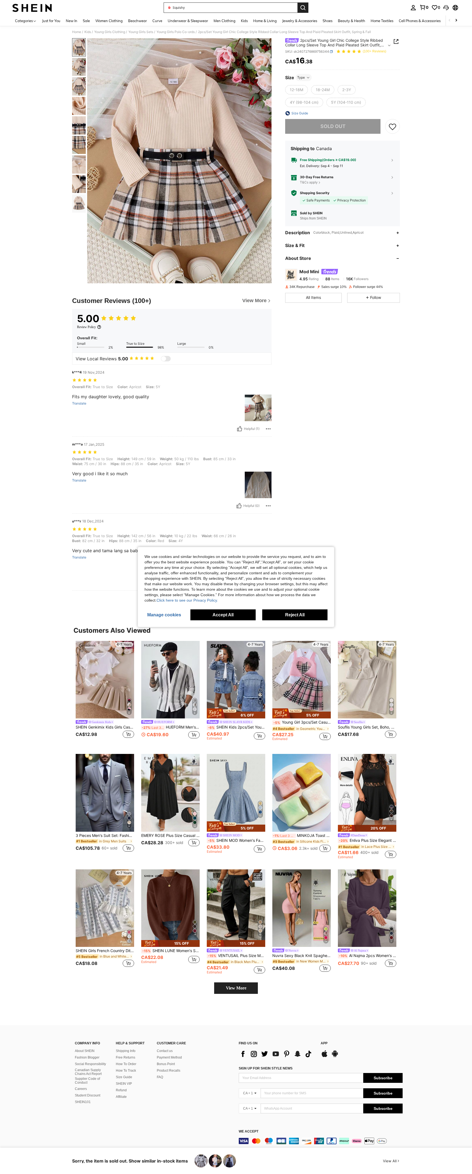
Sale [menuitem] (86, 21)
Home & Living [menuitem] (265, 21)
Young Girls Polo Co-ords (176, 32)
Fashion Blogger (87, 1057)
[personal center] (413, 7)
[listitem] (104, 693)
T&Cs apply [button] (309, 182)
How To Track (126, 1070)
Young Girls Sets (140, 32)
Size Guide (124, 1077)
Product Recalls (168, 1070)
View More (236, 988)
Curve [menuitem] (157, 21)
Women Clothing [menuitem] (109, 21)
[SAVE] (392, 126)
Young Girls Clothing (109, 32)
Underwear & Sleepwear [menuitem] (188, 21)
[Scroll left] (450, 20)
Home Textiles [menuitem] (382, 21)
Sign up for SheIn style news (266, 1068)
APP (324, 1043)
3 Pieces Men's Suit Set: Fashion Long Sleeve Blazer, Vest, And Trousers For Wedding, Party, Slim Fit (105, 835)
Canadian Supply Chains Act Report (88, 1072)
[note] (236, 713)
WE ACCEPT (248, 1131)
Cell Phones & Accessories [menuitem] (420, 21)
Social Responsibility (90, 1064)
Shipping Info (125, 1051)
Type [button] (301, 77)
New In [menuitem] (71, 21)
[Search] (302, 7)
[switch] (166, 358)
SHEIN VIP (124, 1084)
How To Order (126, 1064)
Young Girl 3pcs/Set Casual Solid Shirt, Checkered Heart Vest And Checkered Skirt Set (302, 722)
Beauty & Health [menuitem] (351, 21)
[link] (424, 7)
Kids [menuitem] (244, 21)
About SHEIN (85, 1051)
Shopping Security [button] (314, 193)
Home (76, 32)
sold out (333, 126)
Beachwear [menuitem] (137, 21)
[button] (446, 7)
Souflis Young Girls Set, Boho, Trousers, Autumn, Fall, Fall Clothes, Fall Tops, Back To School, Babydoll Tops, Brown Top (367, 727)
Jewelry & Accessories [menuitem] (299, 21)
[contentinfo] (321, 1141)
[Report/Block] (268, 429)
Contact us (165, 1051)
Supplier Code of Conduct (87, 1080)
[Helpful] (239, 429)
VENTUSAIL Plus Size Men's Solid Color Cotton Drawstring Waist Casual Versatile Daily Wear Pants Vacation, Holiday (236, 955)
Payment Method (169, 1057)
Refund (121, 1090)
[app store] (324, 1056)
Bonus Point (166, 1064)
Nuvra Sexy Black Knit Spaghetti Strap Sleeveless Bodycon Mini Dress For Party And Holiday (301, 955)
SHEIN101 (83, 1102)
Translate (79, 403)
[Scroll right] (456, 20)
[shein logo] (32, 7)
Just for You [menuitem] (51, 21)
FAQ (160, 1077)
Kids (87, 32)
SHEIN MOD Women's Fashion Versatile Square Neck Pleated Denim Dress (236, 840)
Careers (81, 1089)
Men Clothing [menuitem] (224, 21)
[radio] (296, 89)
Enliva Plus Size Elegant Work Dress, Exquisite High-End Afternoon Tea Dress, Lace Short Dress (367, 840)
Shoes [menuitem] (327, 21)
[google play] (335, 1056)
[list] (277, 1054)
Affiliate (121, 1097)
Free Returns (125, 1057)
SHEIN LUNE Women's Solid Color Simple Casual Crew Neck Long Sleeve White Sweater (171, 951)
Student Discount (87, 1095)
